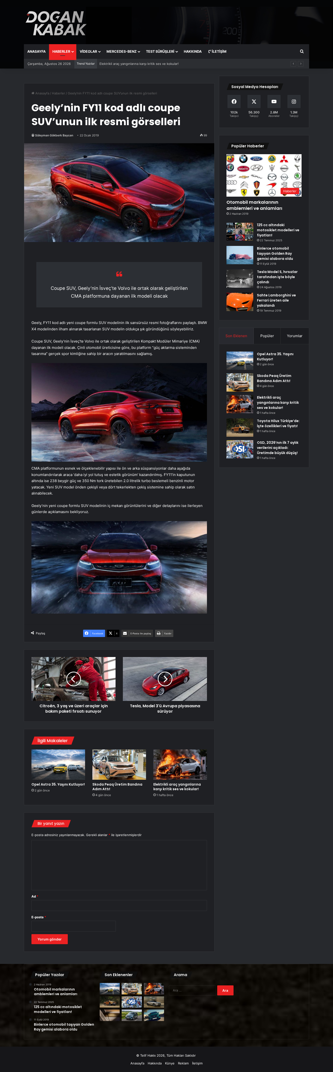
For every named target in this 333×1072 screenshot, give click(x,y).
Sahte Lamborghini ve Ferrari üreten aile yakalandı (276, 300)
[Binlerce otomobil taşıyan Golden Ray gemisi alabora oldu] (239, 255)
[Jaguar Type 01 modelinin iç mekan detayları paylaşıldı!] (110, 1015)
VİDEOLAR (88, 51)
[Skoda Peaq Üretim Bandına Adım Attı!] (119, 764)
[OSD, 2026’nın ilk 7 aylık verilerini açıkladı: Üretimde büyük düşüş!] (239, 449)
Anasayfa (41, 93)
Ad (34, 896)
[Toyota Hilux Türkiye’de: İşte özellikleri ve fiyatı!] (239, 427)
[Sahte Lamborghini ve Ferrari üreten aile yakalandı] (239, 302)
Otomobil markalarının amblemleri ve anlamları (254, 205)
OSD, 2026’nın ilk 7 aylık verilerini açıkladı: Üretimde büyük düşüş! (277, 447)
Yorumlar (295, 336)
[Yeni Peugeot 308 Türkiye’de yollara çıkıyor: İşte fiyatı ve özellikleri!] (154, 1015)
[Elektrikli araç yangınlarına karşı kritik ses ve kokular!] (180, 764)
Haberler (58, 93)
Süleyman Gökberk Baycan (54, 135)
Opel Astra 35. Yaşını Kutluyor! (58, 784)
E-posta (38, 917)
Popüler (267, 336)
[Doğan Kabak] (56, 22)
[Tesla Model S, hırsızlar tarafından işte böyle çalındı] (239, 278)
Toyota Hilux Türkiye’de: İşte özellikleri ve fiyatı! (135, 64)
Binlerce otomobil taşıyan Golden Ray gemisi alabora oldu (275, 253)
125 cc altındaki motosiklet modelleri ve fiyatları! (278, 230)
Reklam (183, 1063)
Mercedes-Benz (122, 51)
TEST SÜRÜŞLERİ (160, 51)
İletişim (218, 51)
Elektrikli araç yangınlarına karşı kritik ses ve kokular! (177, 786)
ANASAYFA (36, 51)
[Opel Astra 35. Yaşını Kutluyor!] (58, 764)
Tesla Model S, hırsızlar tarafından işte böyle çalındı (277, 276)
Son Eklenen (236, 336)
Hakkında (155, 1063)
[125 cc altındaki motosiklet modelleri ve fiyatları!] (239, 231)
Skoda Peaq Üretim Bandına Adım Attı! (117, 786)
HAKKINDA (193, 51)
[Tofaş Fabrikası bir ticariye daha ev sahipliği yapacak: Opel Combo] (132, 1015)
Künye (170, 1063)
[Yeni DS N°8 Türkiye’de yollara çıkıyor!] (154, 1002)
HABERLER (61, 51)
